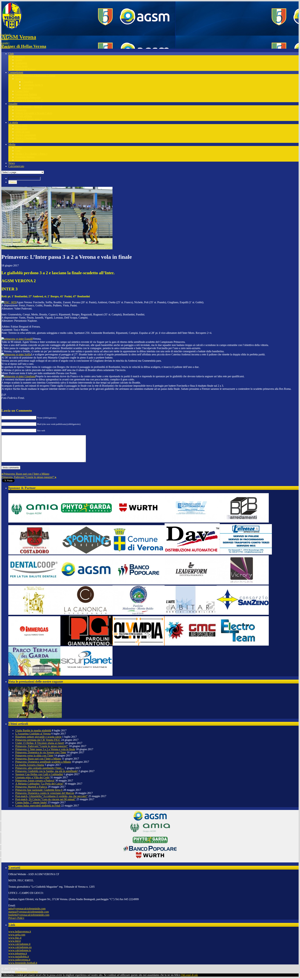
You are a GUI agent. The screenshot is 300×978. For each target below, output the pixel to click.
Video (18, 147)
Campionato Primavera (27, 97)
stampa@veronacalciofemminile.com (28, 911)
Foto (17, 150)
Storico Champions (25, 138)
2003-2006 (21, 128)
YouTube (5, 47)
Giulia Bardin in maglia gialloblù (33, 730)
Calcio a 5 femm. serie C (28, 119)
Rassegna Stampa (25, 156)
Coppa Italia (22, 91)
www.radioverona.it (19, 959)
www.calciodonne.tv (19, 950)
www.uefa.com (16, 934)
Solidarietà (21, 63)
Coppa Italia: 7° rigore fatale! (31, 802)
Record (19, 141)
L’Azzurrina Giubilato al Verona (33, 733)
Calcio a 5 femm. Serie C (29, 100)
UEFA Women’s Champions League (35, 75)
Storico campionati (25, 134)
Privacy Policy (16, 917)
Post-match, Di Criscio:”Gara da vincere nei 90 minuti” (45, 799)
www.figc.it (14, 937)
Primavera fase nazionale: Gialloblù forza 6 (38, 789)
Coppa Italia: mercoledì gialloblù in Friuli (37, 805)
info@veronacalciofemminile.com (26, 908)
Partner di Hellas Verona (23, 46)
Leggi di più (191, 974)
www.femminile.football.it (22, 962)
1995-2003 (21, 125)
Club (11, 53)
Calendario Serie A (32, 84)
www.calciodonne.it (19, 944)
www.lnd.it (14, 940)
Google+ (5, 43)
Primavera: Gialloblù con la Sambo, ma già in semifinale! (46, 771)
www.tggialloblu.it (18, 956)
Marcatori (27, 88)
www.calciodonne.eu (20, 947)
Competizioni (15, 72)
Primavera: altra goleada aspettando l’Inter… (39, 768)
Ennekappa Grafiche (26, 971)
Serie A (19, 78)
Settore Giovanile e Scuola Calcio (33, 113)
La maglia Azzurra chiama (29, 764)
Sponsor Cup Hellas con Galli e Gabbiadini (39, 774)
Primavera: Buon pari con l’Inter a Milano (25, 473)
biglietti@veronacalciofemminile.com (28, 914)
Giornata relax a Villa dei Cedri (32, 777)
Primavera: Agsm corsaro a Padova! (35, 780)
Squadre (12, 103)
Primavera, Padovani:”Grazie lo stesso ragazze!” (28, 477)
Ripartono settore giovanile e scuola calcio (38, 736)
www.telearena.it (17, 953)
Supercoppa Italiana (26, 94)
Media (11, 144)
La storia (13, 122)
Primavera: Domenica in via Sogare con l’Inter (40, 752)
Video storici (22, 159)
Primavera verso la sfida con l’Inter (34, 755)
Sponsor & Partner (25, 69)
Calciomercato (16, 166)
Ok (182, 974)
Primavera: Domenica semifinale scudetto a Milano (43, 761)
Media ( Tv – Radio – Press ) (31, 153)
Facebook (5, 34)
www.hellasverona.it (19, 931)
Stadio (18, 59)
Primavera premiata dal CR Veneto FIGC (37, 739)
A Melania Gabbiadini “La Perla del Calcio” (39, 783)
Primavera (20, 109)
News (11, 163)
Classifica (27, 81)
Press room (21, 66)
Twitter (4, 38)
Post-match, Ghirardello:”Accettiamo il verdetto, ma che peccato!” (51, 796)
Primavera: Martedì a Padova (31, 786)
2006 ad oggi (22, 131)
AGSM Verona (18, 37)
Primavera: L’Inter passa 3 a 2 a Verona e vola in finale (45, 749)
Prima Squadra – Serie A (28, 106)
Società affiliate (23, 116)
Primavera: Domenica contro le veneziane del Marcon (44, 793)
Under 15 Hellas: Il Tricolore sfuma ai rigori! (39, 742)
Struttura (20, 56)
